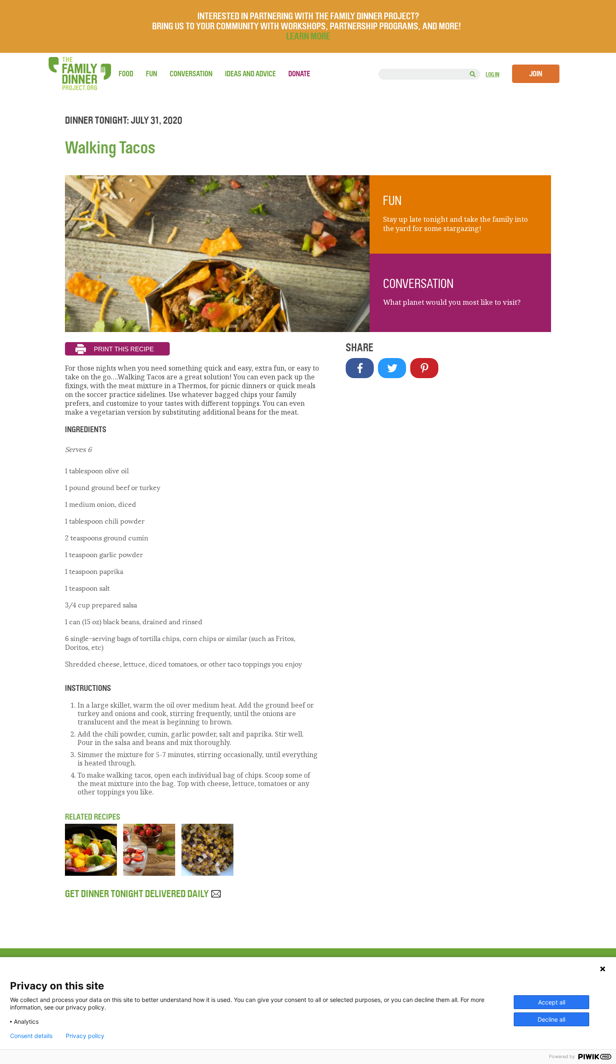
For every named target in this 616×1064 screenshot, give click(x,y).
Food (126, 73)
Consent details (31, 1036)
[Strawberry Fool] (149, 873)
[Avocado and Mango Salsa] (91, 873)
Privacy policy (85, 1036)
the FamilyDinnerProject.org (79, 73)
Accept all (551, 1002)
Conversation (191, 73)
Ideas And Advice (250, 73)
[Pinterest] (424, 368)
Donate (299, 73)
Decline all (551, 1019)
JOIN (535, 73)
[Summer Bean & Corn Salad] (207, 873)
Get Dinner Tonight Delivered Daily (137, 894)
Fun (151, 73)
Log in (493, 74)
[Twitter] (392, 368)
